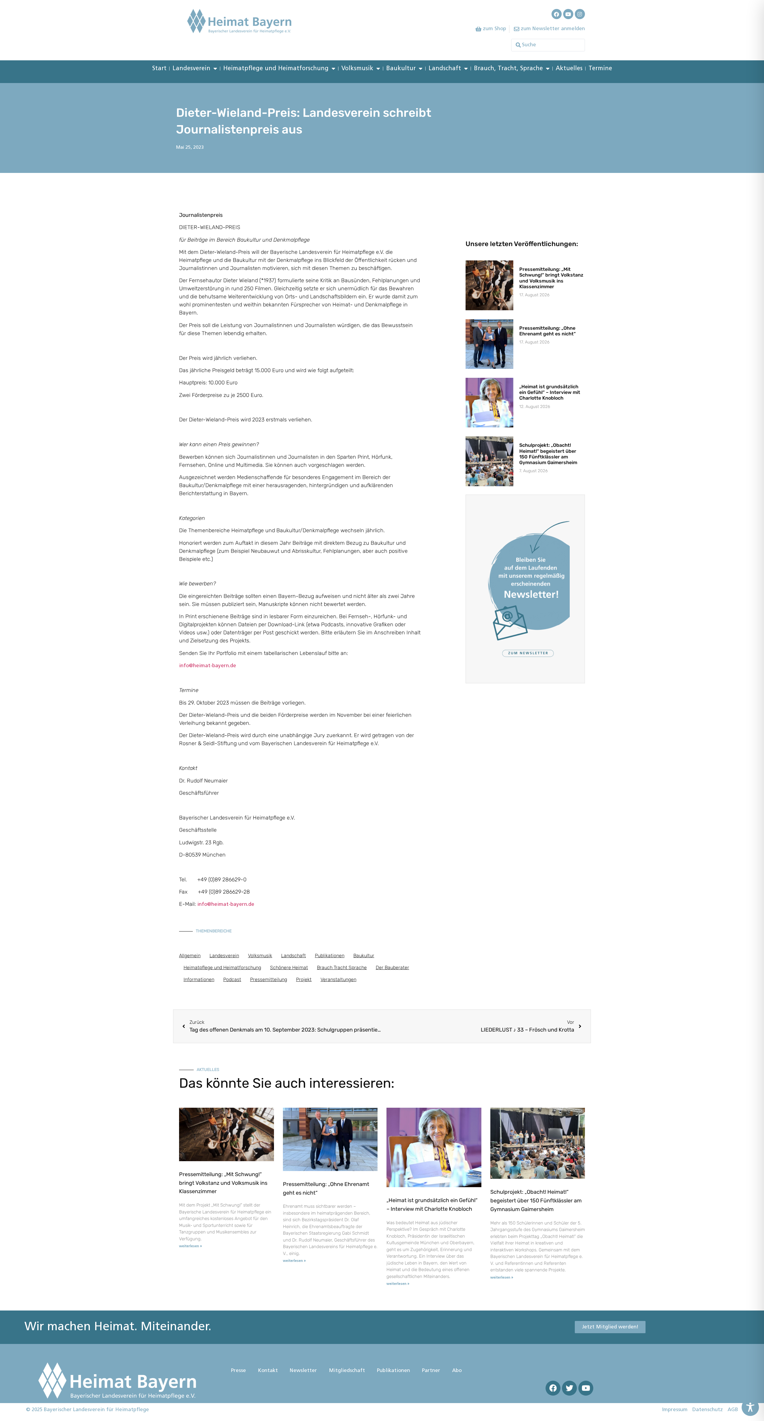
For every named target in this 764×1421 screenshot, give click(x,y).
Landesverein (191, 69)
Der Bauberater (392, 967)
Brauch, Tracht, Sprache (508, 69)
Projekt (304, 979)
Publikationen (329, 955)
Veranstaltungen (338, 979)
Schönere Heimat (289, 967)
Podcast (232, 979)
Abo (457, 1370)
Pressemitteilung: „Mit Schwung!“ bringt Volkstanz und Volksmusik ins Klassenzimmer (551, 277)
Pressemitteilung (268, 979)
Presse (238, 1370)
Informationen (199, 979)
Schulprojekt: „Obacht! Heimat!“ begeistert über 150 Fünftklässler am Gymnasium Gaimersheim (548, 453)
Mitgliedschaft (347, 1370)
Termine (600, 69)
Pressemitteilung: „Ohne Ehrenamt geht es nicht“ (547, 331)
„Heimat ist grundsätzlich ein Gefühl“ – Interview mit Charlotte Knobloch (549, 392)
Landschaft (445, 69)
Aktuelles (569, 69)
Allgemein (190, 955)
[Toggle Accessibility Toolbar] (750, 1407)
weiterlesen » (190, 1246)
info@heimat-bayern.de (207, 665)
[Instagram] (580, 14)
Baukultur (401, 69)
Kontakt (268, 1370)
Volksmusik (357, 69)
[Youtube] (568, 14)
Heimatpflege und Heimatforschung (276, 69)
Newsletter (303, 1370)
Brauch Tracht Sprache (342, 967)
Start (159, 69)
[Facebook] (557, 14)
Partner (431, 1370)
